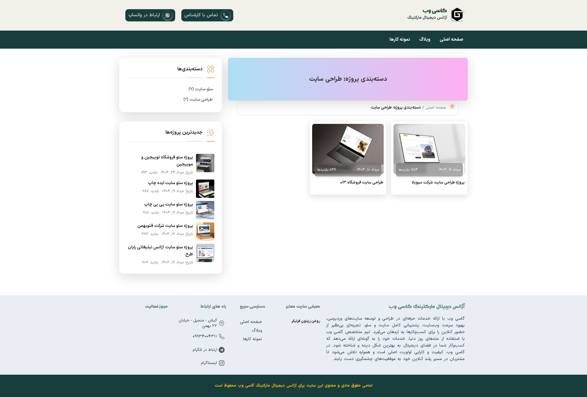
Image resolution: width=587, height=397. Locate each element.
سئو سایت (201, 89)
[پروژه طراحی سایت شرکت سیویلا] (429, 148)
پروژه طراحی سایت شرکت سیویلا (438, 183)
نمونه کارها (399, 39)
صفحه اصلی (451, 39)
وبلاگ (424, 39)
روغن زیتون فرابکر (305, 321)
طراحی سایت (198, 99)
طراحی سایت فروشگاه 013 (361, 183)
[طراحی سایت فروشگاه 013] (348, 148)
